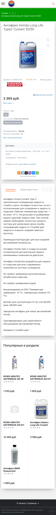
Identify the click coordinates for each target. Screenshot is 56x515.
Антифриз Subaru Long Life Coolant (39, 423)
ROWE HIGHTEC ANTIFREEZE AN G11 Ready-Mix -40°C (13, 425)
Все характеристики (12, 137)
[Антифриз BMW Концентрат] (14, 455)
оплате (33, 164)
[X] (26, 172)
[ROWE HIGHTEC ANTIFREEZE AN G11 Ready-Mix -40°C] (14, 409)
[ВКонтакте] (33, 172)
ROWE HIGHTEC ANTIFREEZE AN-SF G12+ (13, 379)
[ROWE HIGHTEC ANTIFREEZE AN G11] (41, 363)
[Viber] (29, 172)
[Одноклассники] (18, 172)
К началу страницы (27, 503)
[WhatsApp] (37, 172)
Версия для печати (44, 95)
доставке (23, 164)
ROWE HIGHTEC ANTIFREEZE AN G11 (40, 377)
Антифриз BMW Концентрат (11, 469)
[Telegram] (22, 172)
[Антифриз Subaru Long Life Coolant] (41, 409)
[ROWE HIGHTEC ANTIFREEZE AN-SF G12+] (14, 363)
